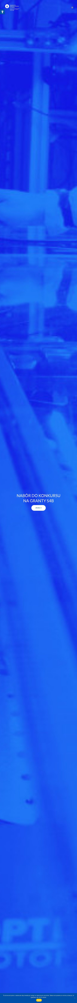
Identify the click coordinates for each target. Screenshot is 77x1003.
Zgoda (39, 1000)
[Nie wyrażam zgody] (75, 998)
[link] (2, 11)
